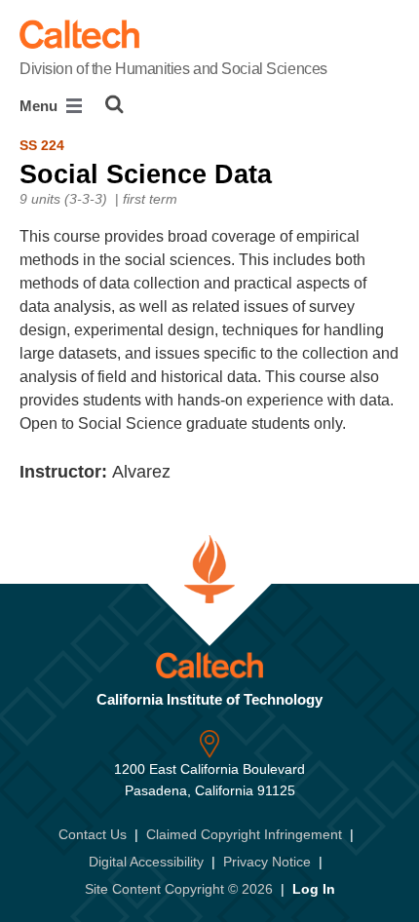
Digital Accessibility (146, 861)
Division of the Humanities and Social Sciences (173, 68)
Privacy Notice (267, 861)
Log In (313, 889)
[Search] (114, 104)
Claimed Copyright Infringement (244, 834)
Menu (40, 105)
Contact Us (92, 834)
